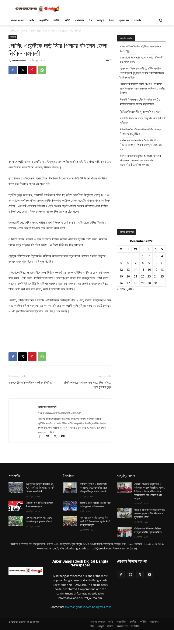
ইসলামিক (68, 475)
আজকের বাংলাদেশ (19, 60)
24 (155, 276)
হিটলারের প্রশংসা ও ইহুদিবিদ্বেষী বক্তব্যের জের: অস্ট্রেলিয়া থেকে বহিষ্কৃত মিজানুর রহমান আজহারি (93, 488)
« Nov (121, 289)
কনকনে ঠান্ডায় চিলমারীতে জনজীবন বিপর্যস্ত (30, 382)
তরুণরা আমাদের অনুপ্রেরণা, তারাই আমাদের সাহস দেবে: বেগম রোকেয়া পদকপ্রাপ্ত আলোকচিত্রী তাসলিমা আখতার (140, 160)
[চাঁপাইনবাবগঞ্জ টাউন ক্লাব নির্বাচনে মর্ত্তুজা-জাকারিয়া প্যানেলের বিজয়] (124, 532)
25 (162, 276)
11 (162, 263)
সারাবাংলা (23, 31)
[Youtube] (64, 436)
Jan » (131, 289)
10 (155, 263)
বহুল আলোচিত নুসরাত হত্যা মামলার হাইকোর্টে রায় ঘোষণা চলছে (141, 60)
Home (12, 31)
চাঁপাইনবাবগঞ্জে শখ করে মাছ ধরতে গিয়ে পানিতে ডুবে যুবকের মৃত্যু (87, 385)
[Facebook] (12, 70)
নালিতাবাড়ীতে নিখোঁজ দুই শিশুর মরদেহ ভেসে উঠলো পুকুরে (140, 49)
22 (143, 276)
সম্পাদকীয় (14, 475)
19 (121, 276)
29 (143, 283)
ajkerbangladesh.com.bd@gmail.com (88, 607)
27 (128, 283)
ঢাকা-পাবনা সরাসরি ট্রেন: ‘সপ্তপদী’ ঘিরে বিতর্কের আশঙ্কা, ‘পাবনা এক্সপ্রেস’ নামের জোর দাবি (142, 145)
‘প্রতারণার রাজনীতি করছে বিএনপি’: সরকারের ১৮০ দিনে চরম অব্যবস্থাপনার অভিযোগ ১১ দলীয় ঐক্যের (142, 88)
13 (128, 269)
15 (143, 269)
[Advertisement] (116, 8)
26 (121, 283)
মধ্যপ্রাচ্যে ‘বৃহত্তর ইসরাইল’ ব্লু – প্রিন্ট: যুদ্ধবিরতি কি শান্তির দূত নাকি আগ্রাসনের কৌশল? (41, 488)
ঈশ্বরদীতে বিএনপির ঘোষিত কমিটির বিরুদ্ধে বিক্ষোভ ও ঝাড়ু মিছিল (140, 131)
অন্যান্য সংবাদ (126, 475)
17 (155, 269)
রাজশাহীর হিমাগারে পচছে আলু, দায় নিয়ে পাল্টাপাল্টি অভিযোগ (143, 120)
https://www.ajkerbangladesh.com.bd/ (59, 412)
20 (128, 276)
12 (121, 269)
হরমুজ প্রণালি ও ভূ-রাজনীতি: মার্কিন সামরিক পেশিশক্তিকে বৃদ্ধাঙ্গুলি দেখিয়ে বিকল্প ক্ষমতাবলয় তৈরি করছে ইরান (142, 73)
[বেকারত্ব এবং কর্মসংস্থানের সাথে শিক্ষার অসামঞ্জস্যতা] (15, 506)
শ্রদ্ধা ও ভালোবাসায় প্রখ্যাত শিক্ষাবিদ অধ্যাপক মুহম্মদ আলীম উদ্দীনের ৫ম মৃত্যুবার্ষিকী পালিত (149, 513)
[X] (22, 70)
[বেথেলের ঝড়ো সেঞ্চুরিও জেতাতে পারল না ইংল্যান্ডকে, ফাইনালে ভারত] (70, 506)
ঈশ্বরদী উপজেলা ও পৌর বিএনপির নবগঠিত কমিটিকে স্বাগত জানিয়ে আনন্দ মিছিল (140, 102)
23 (149, 276)
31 (155, 283)
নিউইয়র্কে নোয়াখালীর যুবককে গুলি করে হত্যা (140, 111)
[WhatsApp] (42, 70)
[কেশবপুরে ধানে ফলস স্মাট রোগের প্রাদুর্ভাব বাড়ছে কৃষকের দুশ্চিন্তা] (15, 521)
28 (135, 283)
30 (149, 283)
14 (135, 269)
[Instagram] (130, 574)
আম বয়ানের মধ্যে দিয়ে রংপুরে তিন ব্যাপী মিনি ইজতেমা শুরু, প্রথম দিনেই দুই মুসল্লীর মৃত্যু (95, 521)
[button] (161, 20)
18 (162, 269)
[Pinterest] (32, 70)
